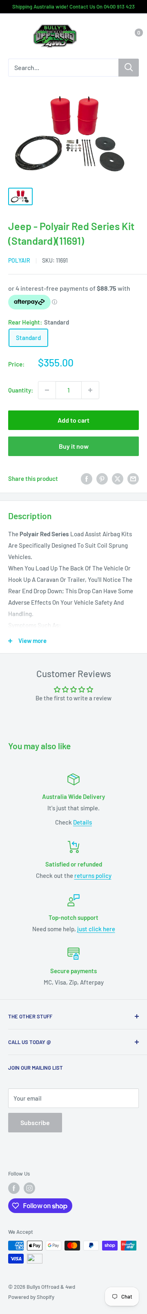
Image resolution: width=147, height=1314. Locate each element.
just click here (96, 928)
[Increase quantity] (90, 390)
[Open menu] (12, 36)
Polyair (19, 260)
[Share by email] (133, 478)
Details (82, 822)
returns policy (92, 875)
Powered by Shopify (31, 1297)
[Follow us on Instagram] (29, 1188)
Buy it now (74, 446)
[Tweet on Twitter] (117, 478)
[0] (132, 36)
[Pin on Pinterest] (102, 478)
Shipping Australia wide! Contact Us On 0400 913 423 (73, 6)
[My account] (115, 36)
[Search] (128, 68)
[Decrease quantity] (47, 390)
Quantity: (20, 390)
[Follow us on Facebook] (14, 1188)
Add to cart (73, 420)
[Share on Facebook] (86, 478)
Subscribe (35, 1122)
